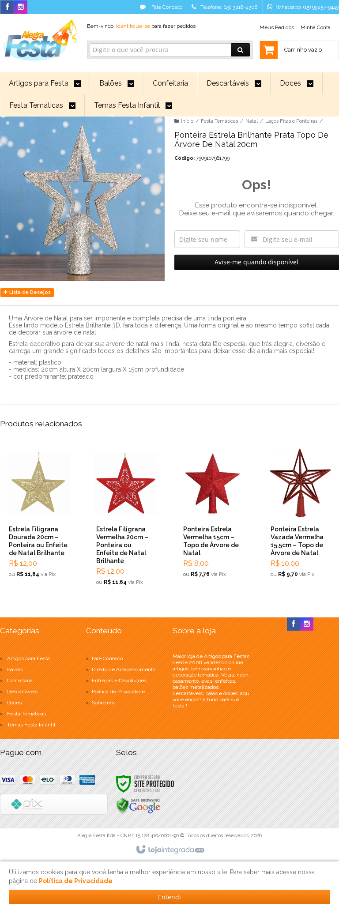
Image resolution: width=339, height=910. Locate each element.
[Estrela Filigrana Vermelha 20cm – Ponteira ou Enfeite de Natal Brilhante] (126, 519)
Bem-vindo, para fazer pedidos (141, 26)
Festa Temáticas (219, 121)
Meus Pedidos (277, 27)
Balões (15, 669)
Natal (251, 121)
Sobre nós (103, 702)
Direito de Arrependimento (123, 669)
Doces (14, 702)
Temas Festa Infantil (31, 725)
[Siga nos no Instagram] (20, 7)
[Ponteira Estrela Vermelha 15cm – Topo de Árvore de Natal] (213, 515)
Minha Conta (316, 27)
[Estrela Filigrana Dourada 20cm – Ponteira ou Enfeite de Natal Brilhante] (38, 515)
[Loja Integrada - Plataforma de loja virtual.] (169, 850)
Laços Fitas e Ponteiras (291, 121)
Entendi (169, 897)
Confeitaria (20, 680)
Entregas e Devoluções (119, 680)
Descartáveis (22, 691)
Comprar (43, 547)
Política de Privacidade (118, 691)
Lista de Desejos (29, 292)
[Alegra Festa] (39, 39)
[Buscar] (240, 49)
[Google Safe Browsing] (138, 806)
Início (187, 121)
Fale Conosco (166, 7)
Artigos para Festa (28, 658)
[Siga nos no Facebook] (7, 7)
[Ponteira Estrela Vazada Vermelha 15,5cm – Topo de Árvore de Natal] (300, 515)
